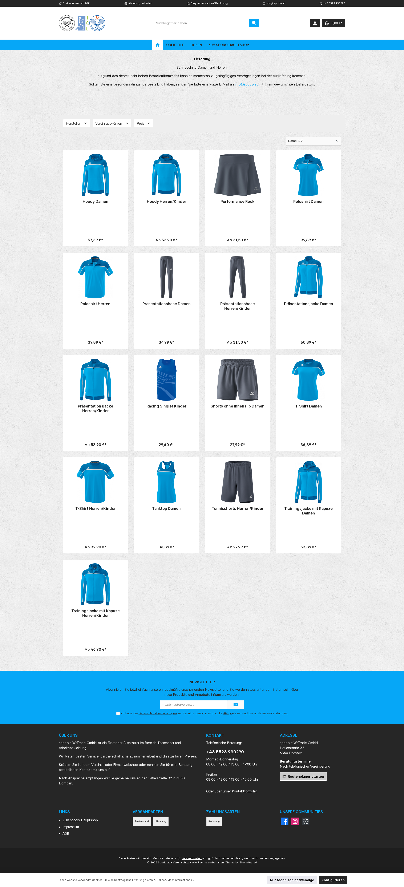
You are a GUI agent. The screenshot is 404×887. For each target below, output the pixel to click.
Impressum (70, 827)
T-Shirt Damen (308, 406)
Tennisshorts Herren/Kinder (237, 508)
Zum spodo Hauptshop (80, 820)
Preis (141, 123)
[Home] (157, 45)
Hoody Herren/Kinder (166, 201)
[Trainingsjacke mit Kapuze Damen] (309, 482)
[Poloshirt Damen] (309, 175)
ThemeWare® (248, 862)
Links (64, 812)
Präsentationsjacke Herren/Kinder (95, 408)
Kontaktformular (244, 791)
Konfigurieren (333, 880)
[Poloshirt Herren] (95, 277)
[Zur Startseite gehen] (82, 23)
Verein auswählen (109, 123)
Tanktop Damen (166, 508)
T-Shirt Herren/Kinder (95, 508)
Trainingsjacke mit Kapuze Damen (308, 510)
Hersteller (73, 123)
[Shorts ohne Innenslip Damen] (237, 380)
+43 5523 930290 (225, 751)
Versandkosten (192, 858)
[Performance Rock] (237, 175)
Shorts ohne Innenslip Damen (237, 406)
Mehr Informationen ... (180, 880)
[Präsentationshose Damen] (166, 277)
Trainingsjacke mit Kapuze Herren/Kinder (95, 613)
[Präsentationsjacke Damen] (309, 277)
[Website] (305, 821)
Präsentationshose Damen (166, 304)
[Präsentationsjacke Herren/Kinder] (95, 380)
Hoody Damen (95, 201)
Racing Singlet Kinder (166, 406)
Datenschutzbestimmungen (158, 713)
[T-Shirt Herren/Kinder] (95, 482)
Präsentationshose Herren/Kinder (237, 306)
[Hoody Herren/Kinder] (166, 175)
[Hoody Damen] (95, 175)
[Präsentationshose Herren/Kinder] (237, 277)
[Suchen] (254, 23)
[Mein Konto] (315, 23)
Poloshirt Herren (95, 304)
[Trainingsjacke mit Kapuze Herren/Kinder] (95, 584)
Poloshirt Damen (308, 201)
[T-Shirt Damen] (309, 380)
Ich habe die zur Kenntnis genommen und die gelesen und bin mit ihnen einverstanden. (204, 713)
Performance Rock (237, 201)
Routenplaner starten (305, 776)
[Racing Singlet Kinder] (166, 380)
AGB (226, 713)
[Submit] (235, 704)
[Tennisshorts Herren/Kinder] (237, 482)
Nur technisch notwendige (292, 880)
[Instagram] (295, 821)
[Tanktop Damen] (166, 482)
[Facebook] (284, 821)
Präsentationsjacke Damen (308, 304)
